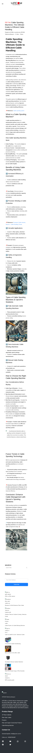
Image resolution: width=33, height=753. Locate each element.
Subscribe (16, 584)
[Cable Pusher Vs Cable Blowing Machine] (8, 621)
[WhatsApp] (18, 741)
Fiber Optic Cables (6, 717)
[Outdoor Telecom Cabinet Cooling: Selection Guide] (8, 610)
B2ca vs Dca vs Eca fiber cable (12, 652)
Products (4, 720)
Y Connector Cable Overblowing (13, 643)
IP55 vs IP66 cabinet (10, 596)
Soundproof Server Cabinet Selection (14, 661)
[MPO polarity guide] (8, 675)
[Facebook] (3, 745)
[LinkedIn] (3, 741)
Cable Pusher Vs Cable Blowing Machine (15, 625)
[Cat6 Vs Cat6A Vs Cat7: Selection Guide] (8, 630)
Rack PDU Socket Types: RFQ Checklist (14, 671)
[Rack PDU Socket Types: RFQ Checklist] (8, 666)
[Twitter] (10, 745)
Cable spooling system (18, 110)
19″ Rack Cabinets (6, 714)
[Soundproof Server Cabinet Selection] (8, 657)
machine (17, 32)
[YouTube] (10, 741)
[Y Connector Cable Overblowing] (8, 639)
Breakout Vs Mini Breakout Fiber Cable (14, 605)
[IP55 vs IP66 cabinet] (8, 593)
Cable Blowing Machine (8, 725)
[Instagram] (25, 741)
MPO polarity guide (9, 680)
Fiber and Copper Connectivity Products (12, 722)
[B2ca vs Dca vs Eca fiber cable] (8, 648)
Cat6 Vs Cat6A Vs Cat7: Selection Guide (14, 634)
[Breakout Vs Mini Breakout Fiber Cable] (8, 601)
